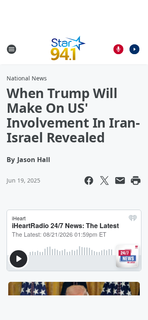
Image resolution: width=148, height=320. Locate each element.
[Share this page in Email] (120, 180)
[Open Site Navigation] (11, 49)
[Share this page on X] (104, 180)
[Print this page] (135, 180)
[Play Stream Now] (134, 49)
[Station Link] (68, 49)
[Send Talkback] (118, 49)
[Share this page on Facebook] (89, 180)
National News (27, 78)
